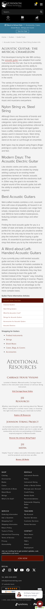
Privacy (4, 541)
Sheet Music (11, 343)
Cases (4, 485)
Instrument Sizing (30, 482)
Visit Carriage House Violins (22, 391)
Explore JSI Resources (22, 415)
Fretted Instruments (14, 335)
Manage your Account (32, 489)
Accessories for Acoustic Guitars (14, 321)
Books (4, 482)
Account (8, 19)
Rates (26, 479)
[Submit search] (41, 11)
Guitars (11, 37)
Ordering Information (10, 514)
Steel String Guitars (9, 309)
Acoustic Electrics (9, 325)
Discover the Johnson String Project (22, 438)
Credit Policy (29, 492)
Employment (28, 547)
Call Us (22, 19)
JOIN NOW (22, 558)
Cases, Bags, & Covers (15, 347)
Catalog (5, 475)
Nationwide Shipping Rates (32, 503)
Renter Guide (29, 495)
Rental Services (30, 524)
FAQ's (26, 541)
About (26, 544)
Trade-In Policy (7, 531)
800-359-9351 (11, 577)
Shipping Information (9, 524)
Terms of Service (8, 537)
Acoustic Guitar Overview (12, 300)
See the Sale (22, 31)
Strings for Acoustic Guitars (12, 317)
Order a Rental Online (32, 485)
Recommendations (31, 499)
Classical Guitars (9, 305)
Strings (9, 339)
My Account (28, 514)
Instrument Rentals (31, 475)
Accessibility (6, 544)
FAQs (26, 507)
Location (37, 19)
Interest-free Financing (10, 534)
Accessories (11, 351)
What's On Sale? (8, 499)
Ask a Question (7, 518)
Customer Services (31, 521)
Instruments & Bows (9, 489)
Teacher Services (30, 518)
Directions (28, 537)
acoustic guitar (11, 60)
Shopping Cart (7, 521)
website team (9, 584)
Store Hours (28, 534)
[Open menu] (41, 4)
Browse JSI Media (22, 459)
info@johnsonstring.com (12, 580)
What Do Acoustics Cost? (12, 313)
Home (4, 37)
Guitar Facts (20, 37)
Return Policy (7, 528)
